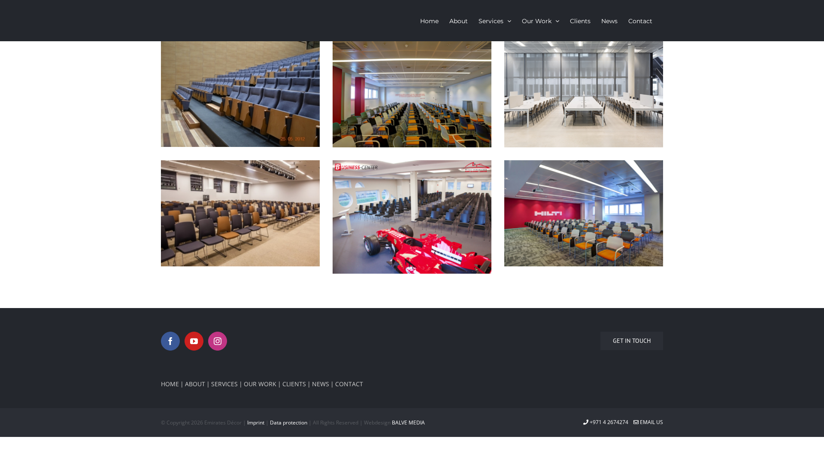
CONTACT (349, 384)
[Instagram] (217, 341)
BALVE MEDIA (408, 422)
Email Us (651, 422)
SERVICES (224, 384)
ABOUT (195, 384)
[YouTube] (194, 341)
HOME (170, 384)
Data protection (288, 422)
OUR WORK (260, 384)
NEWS (320, 384)
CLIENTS (294, 384)
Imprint (255, 422)
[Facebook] (170, 341)
